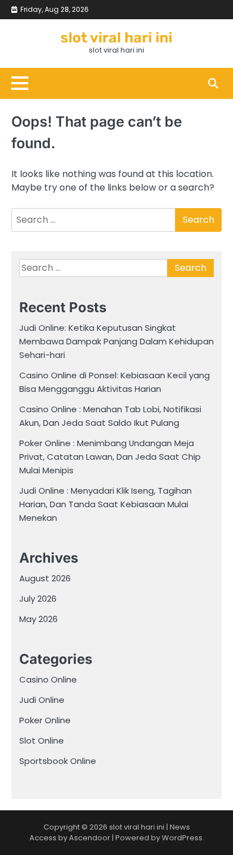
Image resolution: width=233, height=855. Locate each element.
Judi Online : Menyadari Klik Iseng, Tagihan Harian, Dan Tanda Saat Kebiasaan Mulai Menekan (105, 504)
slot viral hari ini (116, 37)
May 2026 (38, 619)
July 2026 (38, 598)
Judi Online (41, 700)
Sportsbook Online (57, 761)
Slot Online (41, 740)
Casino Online (48, 679)
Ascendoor (89, 837)
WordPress (182, 837)
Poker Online (45, 720)
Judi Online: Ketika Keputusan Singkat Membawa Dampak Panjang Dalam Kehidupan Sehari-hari (116, 341)
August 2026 (45, 578)
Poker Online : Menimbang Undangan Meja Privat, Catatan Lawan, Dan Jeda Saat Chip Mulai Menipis (110, 456)
